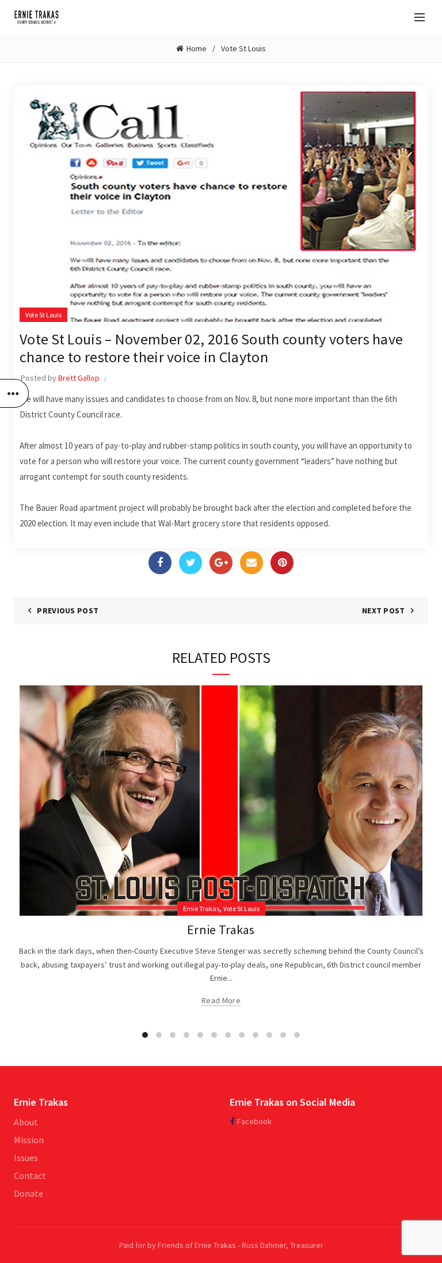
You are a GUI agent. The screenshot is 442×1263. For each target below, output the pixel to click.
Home (196, 48)
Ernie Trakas (201, 908)
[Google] (221, 562)
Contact (30, 1175)
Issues (26, 1157)
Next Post (383, 610)
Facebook (254, 1121)
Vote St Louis (243, 48)
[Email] (251, 562)
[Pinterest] (282, 562)
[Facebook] (160, 562)
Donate (28, 1193)
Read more (221, 1000)
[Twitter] (190, 562)
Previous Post (67, 610)
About (26, 1122)
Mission (29, 1140)
